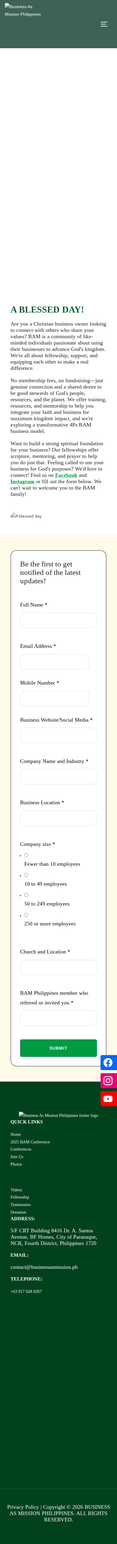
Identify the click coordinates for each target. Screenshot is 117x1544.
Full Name (33, 605)
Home (15, 1134)
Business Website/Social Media (56, 720)
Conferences (20, 1149)
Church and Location (45, 952)
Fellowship (19, 1197)
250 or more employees (50, 924)
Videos (16, 1189)
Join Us (16, 1156)
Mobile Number (39, 683)
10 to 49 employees (45, 884)
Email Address (38, 646)
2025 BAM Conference (30, 1141)
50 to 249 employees (47, 904)
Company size (37, 844)
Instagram (22, 481)
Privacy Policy (23, 1507)
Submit (59, 1048)
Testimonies (20, 1204)
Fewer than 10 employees (52, 864)
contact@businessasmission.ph (44, 1267)
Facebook (66, 475)
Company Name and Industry (54, 761)
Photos (16, 1164)
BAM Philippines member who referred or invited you (54, 998)
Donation (18, 1212)
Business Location (42, 802)
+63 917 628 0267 (26, 1291)
